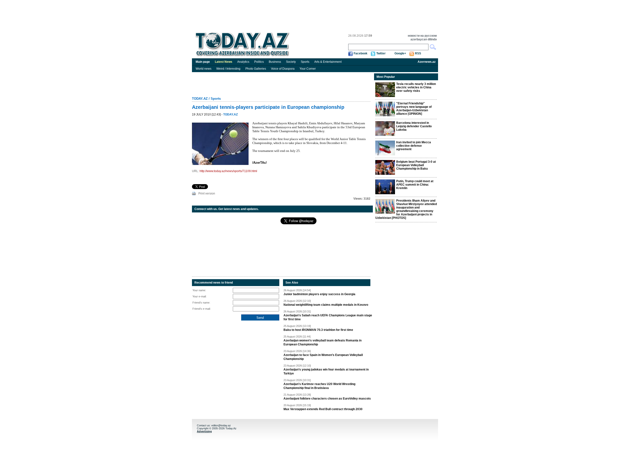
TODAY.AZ (200, 98)
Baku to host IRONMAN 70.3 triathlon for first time (318, 330)
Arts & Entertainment (328, 62)
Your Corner (307, 68)
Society (291, 62)
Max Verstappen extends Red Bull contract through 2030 (323, 409)
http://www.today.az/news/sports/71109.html (228, 171)
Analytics (243, 62)
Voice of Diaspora (283, 68)
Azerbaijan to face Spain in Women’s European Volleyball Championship (323, 357)
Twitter (381, 53)
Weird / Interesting (228, 68)
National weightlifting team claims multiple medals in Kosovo (326, 304)
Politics (259, 62)
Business (275, 62)
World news (203, 68)
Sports (305, 62)
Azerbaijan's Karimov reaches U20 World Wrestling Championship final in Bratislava (319, 386)
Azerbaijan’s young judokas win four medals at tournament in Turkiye (326, 371)
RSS (418, 53)
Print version (206, 193)
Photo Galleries (255, 68)
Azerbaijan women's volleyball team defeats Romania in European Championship (323, 342)
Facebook (360, 53)
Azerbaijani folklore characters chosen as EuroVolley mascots (327, 398)
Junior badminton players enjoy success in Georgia (319, 294)
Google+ (400, 53)
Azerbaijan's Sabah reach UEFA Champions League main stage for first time (328, 317)
